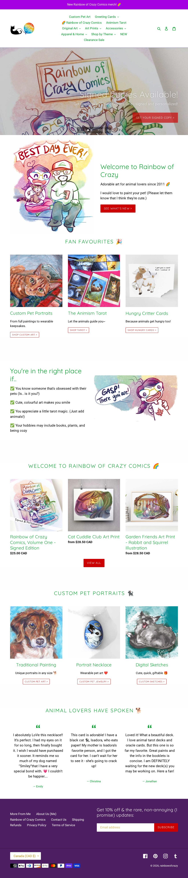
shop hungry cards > (142, 330)
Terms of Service (63, 825)
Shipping (78, 819)
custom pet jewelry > (94, 681)
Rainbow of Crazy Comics (28, 819)
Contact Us (58, 819)
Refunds (15, 825)
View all (94, 563)
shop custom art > (24, 334)
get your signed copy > (155, 115)
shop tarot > (78, 330)
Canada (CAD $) (25, 856)
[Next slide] (98, 130)
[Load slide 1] (88, 130)
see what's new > (118, 208)
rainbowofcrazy (169, 865)
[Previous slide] (81, 130)
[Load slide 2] (92, 130)
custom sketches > (151, 681)
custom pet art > (36, 681)
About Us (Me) (46, 814)
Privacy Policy (36, 825)
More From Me (20, 814)
